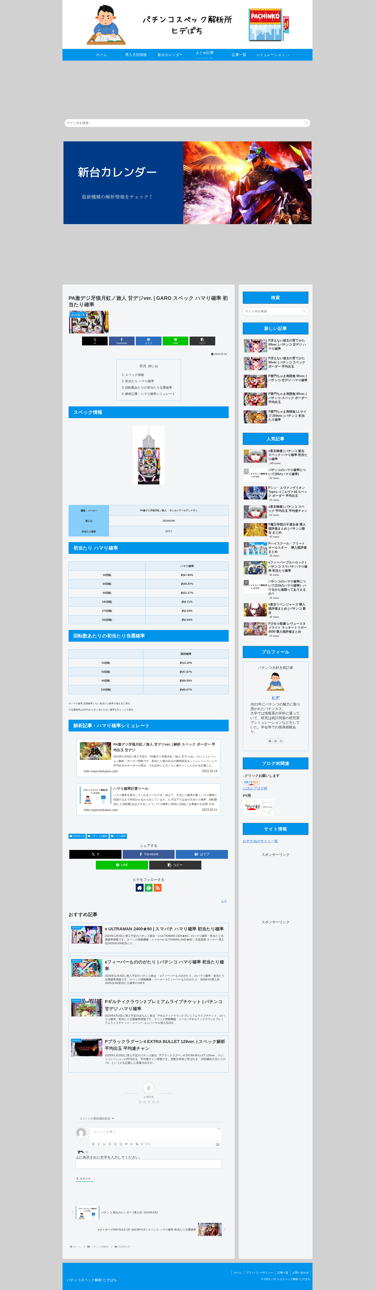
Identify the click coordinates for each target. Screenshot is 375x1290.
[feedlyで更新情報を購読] (149, 888)
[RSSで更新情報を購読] (158, 888)
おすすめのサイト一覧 (260, 841)
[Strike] (109, 1144)
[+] (148, 1143)
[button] (306, 123)
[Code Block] (131, 1144)
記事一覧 (282, 1272)
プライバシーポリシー (259, 1272)
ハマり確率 (120, 836)
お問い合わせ (300, 1272)
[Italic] (99, 1144)
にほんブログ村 (255, 788)
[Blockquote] (126, 1144)
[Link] (137, 1144)
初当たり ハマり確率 (139, 381)
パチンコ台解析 (99, 836)
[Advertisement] (179, 88)
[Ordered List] (115, 1144)
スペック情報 (134, 374)
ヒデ (275, 697)
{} (142, 1143)
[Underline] (104, 1144)
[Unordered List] (120, 1144)
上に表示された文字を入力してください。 (109, 1157)
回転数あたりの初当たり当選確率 (148, 387)
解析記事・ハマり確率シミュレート (150, 393)
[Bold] (93, 1144)
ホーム (238, 1272)
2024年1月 (79, 836)
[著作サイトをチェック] (140, 888)
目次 (142, 366)
